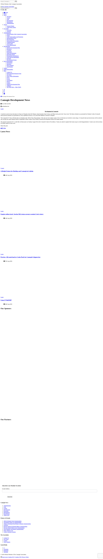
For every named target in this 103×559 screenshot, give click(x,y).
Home (5, 13)
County (8, 17)
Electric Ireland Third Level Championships (14, 528)
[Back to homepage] (7, 6)
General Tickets (10, 26)
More (5, 70)
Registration (9, 62)
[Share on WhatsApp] (4, 128)
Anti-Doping (10, 66)
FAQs (8, 77)
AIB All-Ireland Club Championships (12, 521)
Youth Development (11, 53)
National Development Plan (13, 47)
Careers (8, 83)
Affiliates (9, 85)
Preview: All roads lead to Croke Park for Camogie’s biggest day (20, 257)
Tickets (5, 24)
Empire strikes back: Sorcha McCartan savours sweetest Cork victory (22, 214)
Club (8, 19)
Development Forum (12, 60)
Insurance (9, 64)
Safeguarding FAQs (11, 38)
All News (9, 16)
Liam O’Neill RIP (6, 300)
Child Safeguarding (8, 69)
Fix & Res (6, 28)
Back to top (5, 557)
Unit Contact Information (13, 76)
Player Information (8, 61)
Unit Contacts (7, 542)
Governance (9, 80)
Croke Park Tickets (11, 27)
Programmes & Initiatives (13, 56)
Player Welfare (10, 65)
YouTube (6, 552)
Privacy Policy (25, 557)
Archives (9, 31)
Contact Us (9, 72)
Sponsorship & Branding (12, 41)
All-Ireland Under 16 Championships (12, 522)
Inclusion (9, 58)
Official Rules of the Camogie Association (17, 34)
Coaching (9, 50)
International (10, 22)
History (8, 81)
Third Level (6, 515)
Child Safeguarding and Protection (15, 37)
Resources (9, 49)
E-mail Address (5, 488)
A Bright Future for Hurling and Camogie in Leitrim (17, 171)
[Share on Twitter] (1, 128)
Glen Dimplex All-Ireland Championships (14, 529)
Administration (10, 23)
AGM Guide (10, 43)
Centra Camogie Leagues (10, 532)
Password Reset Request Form (14, 73)
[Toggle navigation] (6, 10)
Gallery (5, 68)
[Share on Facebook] (2, 128)
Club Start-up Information (13, 57)
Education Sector (11, 54)
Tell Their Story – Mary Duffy (14, 87)
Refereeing (9, 51)
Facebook (6, 549)
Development (10, 20)
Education (6, 511)
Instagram (6, 550)
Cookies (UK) (18, 557)
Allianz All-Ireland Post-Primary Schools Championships (17, 523)
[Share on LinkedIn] (5, 128)
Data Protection (10, 39)
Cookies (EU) (11, 557)
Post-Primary (7, 513)
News (5, 15)
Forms (8, 35)
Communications (11, 42)
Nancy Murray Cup (8, 530)
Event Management (11, 45)
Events (8, 79)
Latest (2, 109)
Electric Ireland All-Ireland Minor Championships (15, 526)
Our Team (9, 75)
